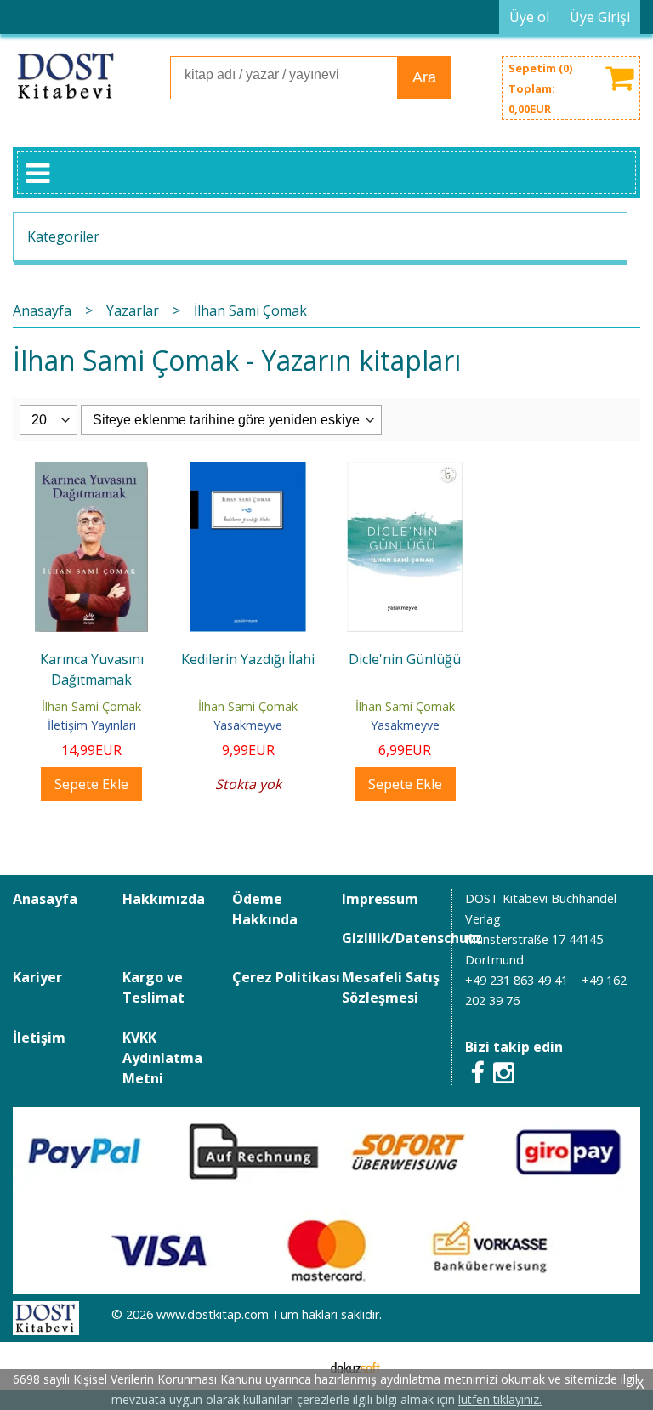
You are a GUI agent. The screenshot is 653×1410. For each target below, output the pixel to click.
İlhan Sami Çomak (91, 706)
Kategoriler (63, 236)
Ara (424, 77)
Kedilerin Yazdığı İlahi (248, 659)
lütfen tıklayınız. (500, 1399)
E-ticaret (299, 1365)
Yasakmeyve (247, 725)
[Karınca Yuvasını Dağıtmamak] (91, 472)
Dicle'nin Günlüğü (405, 659)
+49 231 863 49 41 (516, 980)
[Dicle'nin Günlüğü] (405, 472)
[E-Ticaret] (355, 1365)
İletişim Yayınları (92, 725)
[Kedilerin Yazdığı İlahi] (248, 472)
